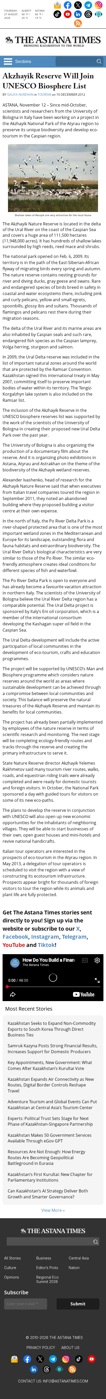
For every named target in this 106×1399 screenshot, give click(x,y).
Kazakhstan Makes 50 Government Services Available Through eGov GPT (50, 1138)
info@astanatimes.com (65, 1381)
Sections (23, 61)
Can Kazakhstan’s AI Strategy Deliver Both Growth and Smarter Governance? (48, 1193)
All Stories (12, 1258)
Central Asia (79, 1258)
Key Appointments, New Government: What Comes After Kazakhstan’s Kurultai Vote (50, 1065)
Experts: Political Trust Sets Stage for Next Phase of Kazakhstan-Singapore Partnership (50, 1121)
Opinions (11, 1277)
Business (43, 1258)
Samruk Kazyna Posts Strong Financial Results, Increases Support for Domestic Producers (53, 1048)
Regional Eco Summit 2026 (47, 1279)
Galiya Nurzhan (20, 94)
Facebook (15, 936)
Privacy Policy (40, 1347)
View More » (53, 1210)
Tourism (44, 94)
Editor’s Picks (47, 1267)
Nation (74, 1267)
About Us (70, 1347)
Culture (10, 1267)
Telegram (74, 936)
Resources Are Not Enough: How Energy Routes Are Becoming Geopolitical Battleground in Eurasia (46, 1157)
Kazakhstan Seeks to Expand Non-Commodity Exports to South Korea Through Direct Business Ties (52, 1029)
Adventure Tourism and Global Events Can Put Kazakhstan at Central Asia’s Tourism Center (52, 1104)
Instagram (45, 936)
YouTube (14, 944)
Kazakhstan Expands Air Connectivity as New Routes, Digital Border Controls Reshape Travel (51, 1085)
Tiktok (46, 944)
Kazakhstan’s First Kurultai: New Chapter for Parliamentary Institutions (50, 1177)
